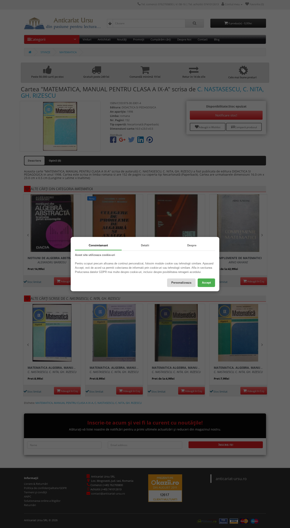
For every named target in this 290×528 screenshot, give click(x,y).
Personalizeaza (181, 282)
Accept (206, 282)
